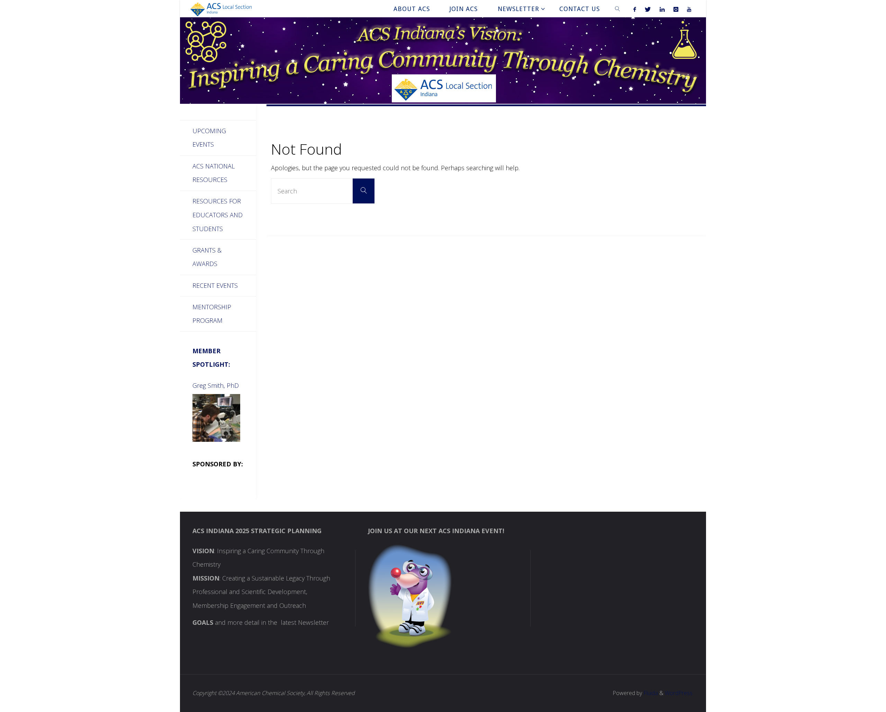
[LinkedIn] (662, 9)
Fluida (650, 693)
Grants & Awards (207, 257)
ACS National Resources (213, 173)
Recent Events (215, 285)
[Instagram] (675, 9)
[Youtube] (688, 9)
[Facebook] (635, 9)
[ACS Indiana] (221, 8)
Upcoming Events (209, 138)
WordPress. (679, 693)
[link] (617, 8)
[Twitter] (648, 9)
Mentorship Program (211, 314)
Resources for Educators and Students (217, 214)
